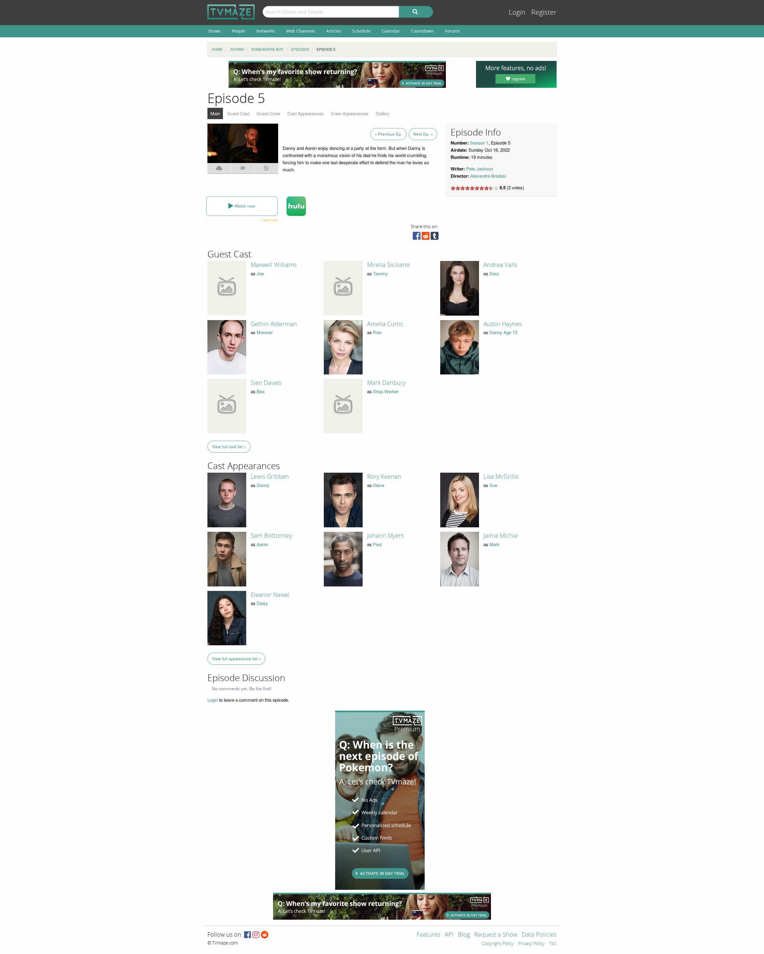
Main (215, 113)
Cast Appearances (305, 113)
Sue (493, 485)
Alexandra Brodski (488, 176)
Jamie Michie (500, 535)
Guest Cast (238, 113)
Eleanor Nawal (270, 594)
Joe (260, 273)
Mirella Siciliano (388, 264)
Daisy (262, 603)
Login (517, 12)
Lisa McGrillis (501, 476)
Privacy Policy (531, 943)
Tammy (380, 273)
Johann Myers (385, 535)
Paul (377, 544)
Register (544, 12)
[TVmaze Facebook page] (247, 935)
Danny (263, 485)
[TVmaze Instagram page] (255, 935)
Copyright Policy (498, 943)
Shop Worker (386, 391)
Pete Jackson (479, 168)
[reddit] (425, 237)
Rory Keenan (384, 476)
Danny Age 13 (503, 332)
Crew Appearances (350, 113)
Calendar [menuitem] (391, 31)
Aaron (262, 544)
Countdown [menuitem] (422, 31)
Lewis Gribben (270, 476)
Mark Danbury (386, 382)
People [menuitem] (238, 31)
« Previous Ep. (388, 134)
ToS (553, 943)
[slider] (474, 188)
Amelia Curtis (385, 324)
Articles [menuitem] (333, 31)
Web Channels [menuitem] (300, 31)
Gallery (383, 113)
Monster (265, 332)
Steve (378, 485)
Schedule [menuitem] (361, 31)
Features (428, 935)
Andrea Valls (500, 264)
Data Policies (539, 935)
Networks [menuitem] (265, 31)
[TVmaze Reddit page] (265, 935)
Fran (377, 332)
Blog (464, 935)
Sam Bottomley (271, 535)
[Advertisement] (337, 74)
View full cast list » (229, 446)
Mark (494, 544)
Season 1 (479, 142)
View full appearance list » (236, 658)
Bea (260, 391)
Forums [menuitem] (452, 31)
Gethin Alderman (274, 324)
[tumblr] (434, 237)
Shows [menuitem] (214, 31)
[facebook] (416, 237)
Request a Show (495, 935)
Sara (494, 273)
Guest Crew (268, 113)
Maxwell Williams (274, 264)
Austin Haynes (502, 324)
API (449, 935)
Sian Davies (266, 382)
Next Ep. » (423, 134)
